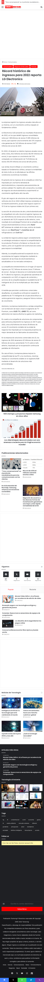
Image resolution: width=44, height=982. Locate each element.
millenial (34, 823)
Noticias (33, 66)
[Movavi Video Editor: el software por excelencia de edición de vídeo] (7, 599)
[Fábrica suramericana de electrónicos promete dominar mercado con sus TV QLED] (8, 804)
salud (22, 827)
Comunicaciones (19, 965)
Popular (11, 589)
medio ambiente (11, 823)
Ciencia (10, 965)
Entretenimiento (36, 965)
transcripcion (28, 830)
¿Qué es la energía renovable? (30, 735)
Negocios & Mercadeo (22, 66)
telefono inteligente (16, 830)
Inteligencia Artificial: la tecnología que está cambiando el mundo (11, 713)
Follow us (5, 836)
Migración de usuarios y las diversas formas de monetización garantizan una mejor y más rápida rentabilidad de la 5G (32, 502)
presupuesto (14, 827)
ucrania (37, 830)
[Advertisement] (22, 34)
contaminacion (15, 819)
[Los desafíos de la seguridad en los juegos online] (7, 624)
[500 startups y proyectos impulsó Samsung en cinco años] (22, 804)
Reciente (33, 589)
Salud (18, 968)
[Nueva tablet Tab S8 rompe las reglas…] (35, 804)
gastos (39, 819)
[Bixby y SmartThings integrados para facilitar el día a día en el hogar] (22, 796)
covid (23, 819)
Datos (27, 965)
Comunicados (12, 62)
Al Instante (31, 968)
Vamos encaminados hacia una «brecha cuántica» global (31, 713)
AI (7, 819)
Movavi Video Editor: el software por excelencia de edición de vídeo (28, 597)
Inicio (5, 62)
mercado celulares (24, 823)
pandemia (5, 827)
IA (3, 823)
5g (3, 819)
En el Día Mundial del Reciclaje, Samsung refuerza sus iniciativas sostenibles (10, 489)
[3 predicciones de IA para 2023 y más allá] (11, 726)
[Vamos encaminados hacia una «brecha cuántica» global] (32, 703)
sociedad (5, 830)
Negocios (12, 968)
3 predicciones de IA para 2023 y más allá (11, 735)
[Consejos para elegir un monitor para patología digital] (8, 796)
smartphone (30, 827)
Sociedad (24, 968)
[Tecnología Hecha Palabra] (13, 7)
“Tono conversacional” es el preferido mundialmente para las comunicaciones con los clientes (11, 475)
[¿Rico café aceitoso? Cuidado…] (8, 788)
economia (31, 819)
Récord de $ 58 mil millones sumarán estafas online (29, 473)
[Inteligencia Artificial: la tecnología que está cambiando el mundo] (11, 703)
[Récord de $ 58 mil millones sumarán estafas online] (32, 463)
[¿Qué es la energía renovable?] (32, 726)
